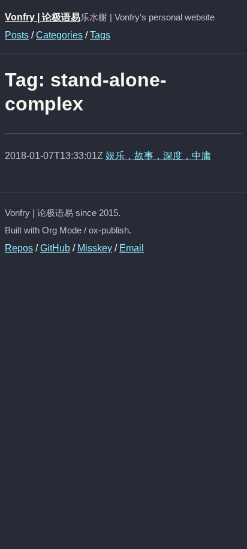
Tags (100, 35)
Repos (19, 248)
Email (131, 248)
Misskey (94, 248)
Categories (59, 35)
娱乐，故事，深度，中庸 (158, 156)
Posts (17, 35)
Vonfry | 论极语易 (42, 17)
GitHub (55, 248)
